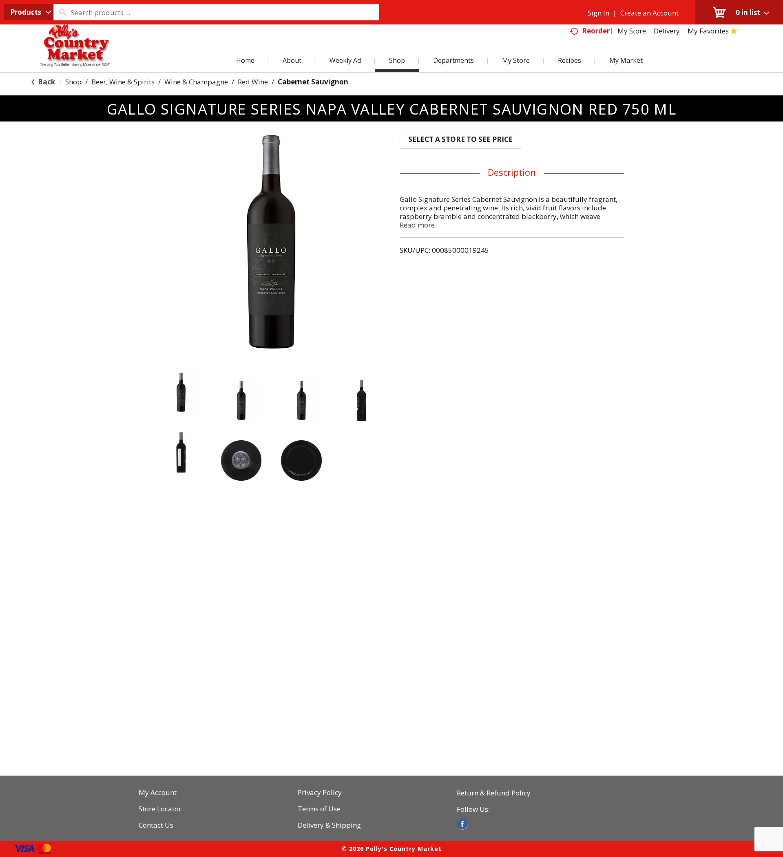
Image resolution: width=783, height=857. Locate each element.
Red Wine (253, 81)
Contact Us (156, 825)
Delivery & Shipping (329, 825)
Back (45, 81)
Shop (73, 81)
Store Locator (160, 809)
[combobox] (28, 12)
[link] (462, 824)
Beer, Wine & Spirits (123, 81)
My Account (158, 793)
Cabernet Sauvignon (313, 81)
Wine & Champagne (196, 81)
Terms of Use (319, 809)
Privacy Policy (320, 793)
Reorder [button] (596, 30)
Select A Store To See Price (460, 139)
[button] (181, 392)
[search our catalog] (62, 12)
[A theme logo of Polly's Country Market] (74, 55)
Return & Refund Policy (494, 793)
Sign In (598, 13)
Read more (417, 225)
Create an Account (649, 13)
